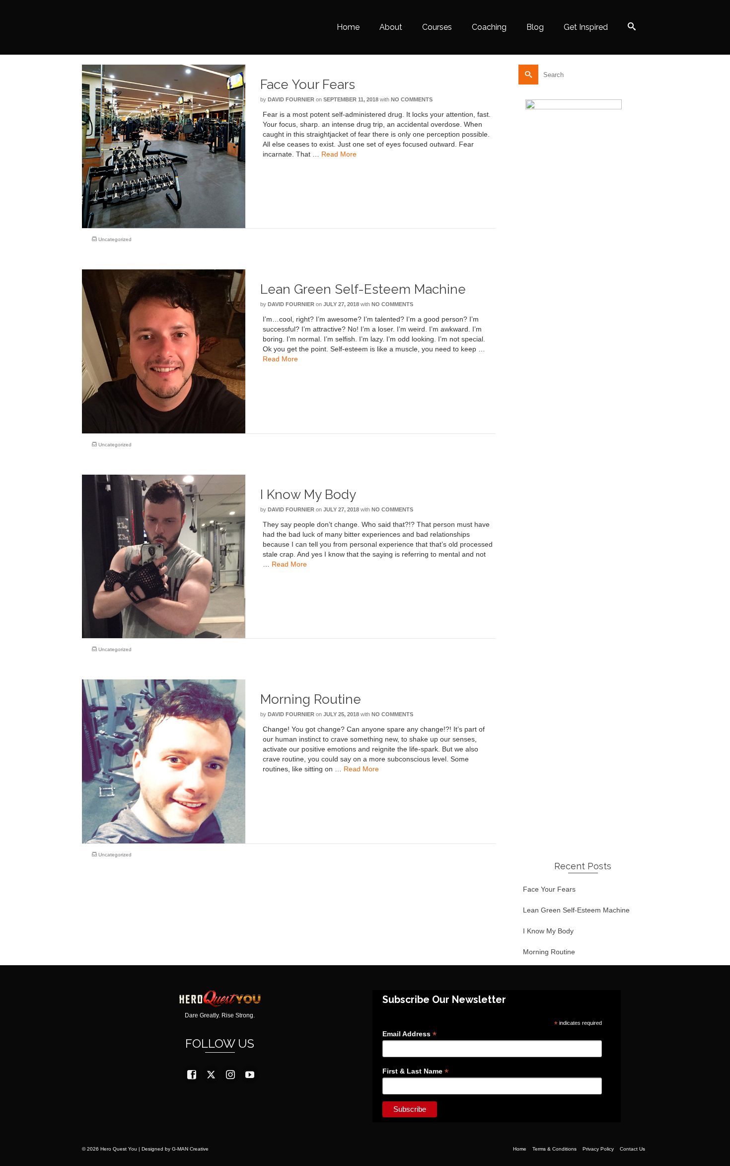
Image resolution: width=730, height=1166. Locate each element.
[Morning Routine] (163, 761)
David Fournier (291, 99)
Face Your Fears (549, 889)
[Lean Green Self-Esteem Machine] (163, 351)
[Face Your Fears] (163, 146)
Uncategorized (115, 239)
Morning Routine (549, 952)
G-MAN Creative (190, 1149)
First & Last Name (415, 1071)
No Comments (412, 99)
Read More (339, 154)
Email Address (409, 1034)
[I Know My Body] (163, 556)
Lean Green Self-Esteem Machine (576, 910)
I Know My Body (548, 931)
